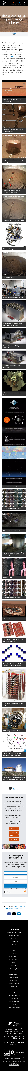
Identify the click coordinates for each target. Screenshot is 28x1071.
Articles (14, 953)
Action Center (14, 977)
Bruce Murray (12, 56)
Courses (14, 966)
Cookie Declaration (14, 1064)
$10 (14, 832)
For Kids (14, 945)
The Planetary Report (14, 969)
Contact (14, 987)
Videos (14, 963)
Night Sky (14, 938)
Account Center (9, 1042)
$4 (14, 829)
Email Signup (14, 980)
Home (15, 906)
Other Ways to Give (14, 1008)
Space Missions (14, 935)
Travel (14, 1004)
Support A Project (14, 998)
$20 (13, 836)
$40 (13, 839)
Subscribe (15, 886)
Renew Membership (14, 995)
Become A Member (14, 984)
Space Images (14, 959)
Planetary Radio (14, 956)
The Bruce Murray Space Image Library (15, 907)
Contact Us (19, 1042)
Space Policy (14, 942)
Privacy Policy (24, 888)
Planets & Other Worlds (14, 932)
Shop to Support (14, 1001)
